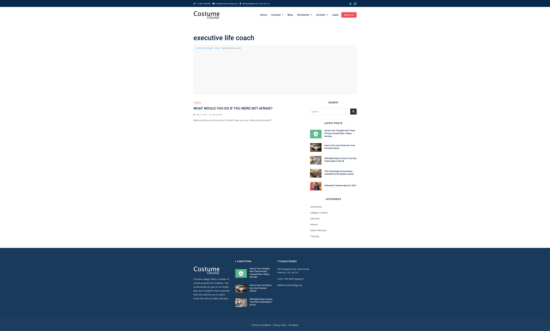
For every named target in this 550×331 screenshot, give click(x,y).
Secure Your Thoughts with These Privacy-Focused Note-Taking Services (339, 133)
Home (263, 14)
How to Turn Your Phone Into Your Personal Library (261, 288)
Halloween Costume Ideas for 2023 (340, 185)
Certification (316, 206)
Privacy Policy (279, 325)
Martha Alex (217, 114)
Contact (320, 14)
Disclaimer (303, 14)
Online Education (318, 230)
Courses (276, 14)
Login (335, 14)
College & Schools (319, 212)
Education (315, 218)
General (197, 102)
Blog (290, 14)
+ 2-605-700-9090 (203, 3)
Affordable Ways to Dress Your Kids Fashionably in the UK (261, 302)
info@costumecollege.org (226, 3)
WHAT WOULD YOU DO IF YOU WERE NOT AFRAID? (233, 108)
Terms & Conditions (261, 325)
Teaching (314, 236)
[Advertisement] (275, 71)
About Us (349, 14)
